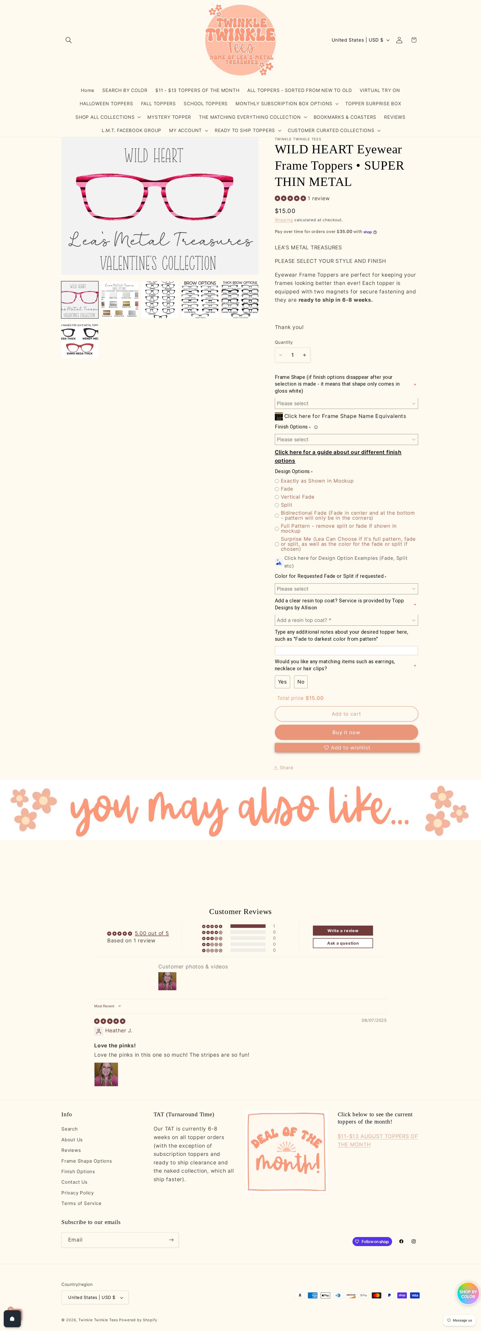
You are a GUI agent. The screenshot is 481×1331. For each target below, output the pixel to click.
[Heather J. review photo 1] (106, 1074)
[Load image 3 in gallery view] (160, 299)
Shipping (284, 220)
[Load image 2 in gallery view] (119, 299)
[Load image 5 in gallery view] (240, 299)
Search (69, 1129)
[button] (68, 40)
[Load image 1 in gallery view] (79, 299)
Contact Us (74, 1182)
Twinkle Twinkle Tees (98, 1320)
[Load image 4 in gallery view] (200, 299)
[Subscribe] (171, 1240)
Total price (291, 698)
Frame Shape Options (86, 1161)
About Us (72, 1139)
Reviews (71, 1150)
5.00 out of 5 (152, 933)
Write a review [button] (343, 930)
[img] (110, 1021)
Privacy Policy (77, 1192)
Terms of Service (81, 1203)
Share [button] (287, 767)
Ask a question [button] (343, 943)
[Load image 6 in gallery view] (79, 339)
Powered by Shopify (138, 1320)
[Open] (12, 1318)
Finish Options (78, 1171)
